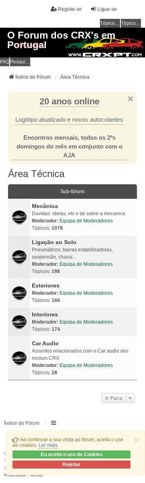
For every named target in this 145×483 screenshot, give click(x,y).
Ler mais (48, 445)
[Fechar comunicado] (130, 98)
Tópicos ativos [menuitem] (131, 23)
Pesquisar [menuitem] (20, 62)
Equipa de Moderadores (86, 221)
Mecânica (45, 206)
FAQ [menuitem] (4, 62)
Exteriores (46, 285)
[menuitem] (15, 475)
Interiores (45, 314)
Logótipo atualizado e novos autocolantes (69, 119)
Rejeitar (71, 464)
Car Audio (45, 343)
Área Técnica (36, 173)
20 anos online (69, 101)
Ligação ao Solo (54, 242)
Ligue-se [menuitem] (107, 9)
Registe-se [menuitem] (70, 9)
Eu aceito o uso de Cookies (72, 454)
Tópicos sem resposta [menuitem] (110, 23)
